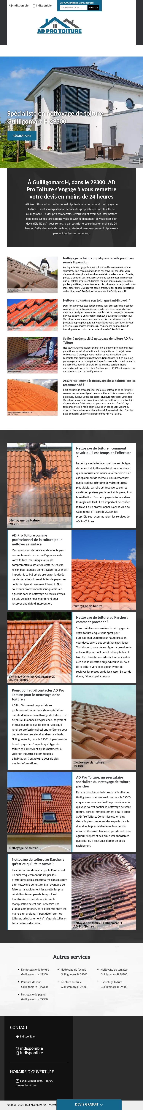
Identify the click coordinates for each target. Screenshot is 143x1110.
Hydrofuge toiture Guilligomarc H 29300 (114, 985)
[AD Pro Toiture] (59, 25)
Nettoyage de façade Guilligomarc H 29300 (74, 972)
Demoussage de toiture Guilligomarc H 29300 (35, 972)
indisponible (20, 5)
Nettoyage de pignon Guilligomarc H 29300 (34, 997)
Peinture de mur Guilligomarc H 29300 (34, 985)
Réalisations (22, 135)
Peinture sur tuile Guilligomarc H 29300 (74, 985)
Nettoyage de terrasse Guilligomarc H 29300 (114, 972)
